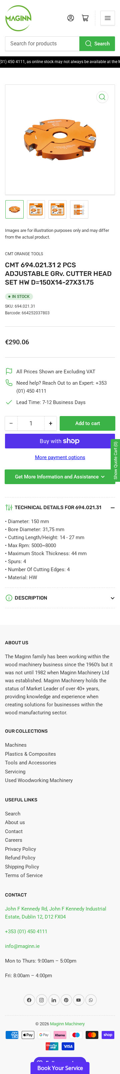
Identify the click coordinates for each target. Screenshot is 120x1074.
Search (102, 44)
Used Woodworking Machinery (39, 780)
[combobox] (60, 43)
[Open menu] (107, 18)
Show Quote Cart (115, 460)
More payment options (60, 457)
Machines (16, 745)
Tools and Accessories (30, 763)
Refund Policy (20, 858)
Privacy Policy (20, 849)
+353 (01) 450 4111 (26, 932)
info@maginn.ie (22, 946)
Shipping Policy (22, 867)
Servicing (15, 772)
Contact (14, 831)
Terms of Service (24, 875)
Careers (13, 840)
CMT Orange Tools (24, 254)
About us (15, 822)
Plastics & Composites (30, 754)
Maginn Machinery (67, 1023)
